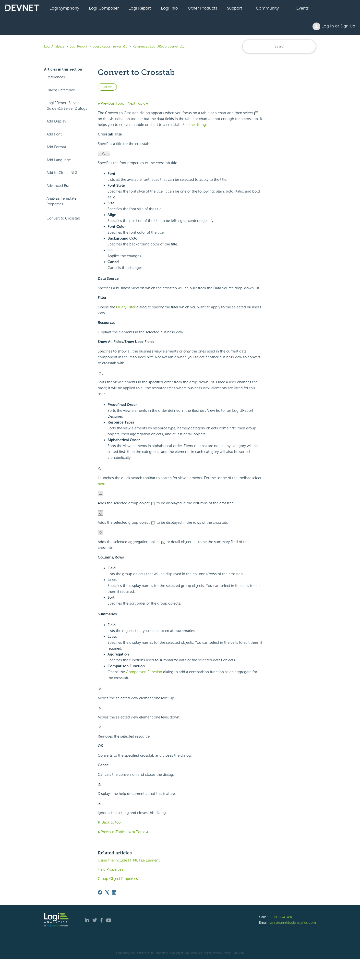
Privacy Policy (222, 953)
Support (234, 8)
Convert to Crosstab (63, 218)
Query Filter (125, 307)
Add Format (56, 147)
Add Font (54, 134)
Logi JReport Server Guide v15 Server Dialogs (67, 106)
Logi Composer (104, 8)
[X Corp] (107, 892)
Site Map (238, 953)
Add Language (59, 160)
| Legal (207, 953)
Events (302, 8)
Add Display (56, 121)
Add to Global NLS (62, 172)
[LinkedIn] (114, 892)
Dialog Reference (61, 90)
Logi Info (169, 8)
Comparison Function (144, 672)
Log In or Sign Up (337, 26)
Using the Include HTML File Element (129, 860)
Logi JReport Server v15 (110, 46)
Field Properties (110, 869)
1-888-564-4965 (281, 917)
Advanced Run (59, 185)
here (101, 484)
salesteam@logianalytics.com (292, 922)
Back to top (111, 822)
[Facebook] (100, 892)
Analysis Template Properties (61, 201)
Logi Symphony (64, 8)
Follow (107, 87)
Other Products (202, 8)
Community (267, 8)
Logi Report (140, 8)
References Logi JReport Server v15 (158, 46)
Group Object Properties (118, 878)
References (56, 77)
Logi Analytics (54, 46)
